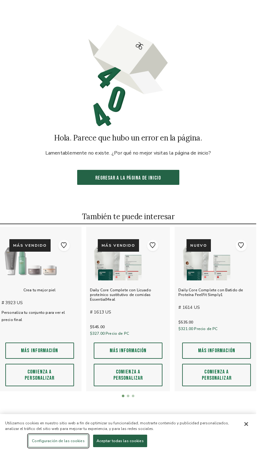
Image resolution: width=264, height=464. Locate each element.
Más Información (39, 351)
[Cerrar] (246, 424)
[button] (64, 245)
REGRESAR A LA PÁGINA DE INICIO (128, 178)
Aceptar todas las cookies (120, 440)
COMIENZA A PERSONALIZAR (39, 375)
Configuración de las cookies (58, 440)
